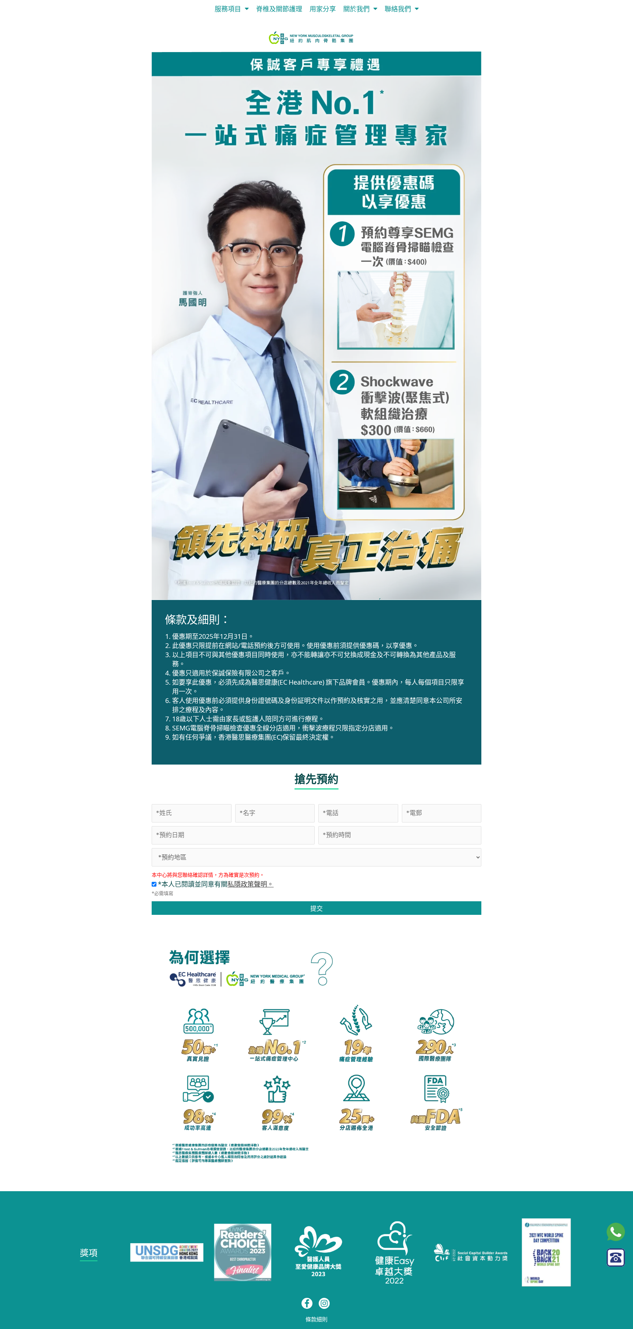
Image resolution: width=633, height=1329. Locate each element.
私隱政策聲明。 (250, 883)
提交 (316, 908)
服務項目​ (228, 8)
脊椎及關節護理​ (279, 8)
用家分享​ (323, 8)
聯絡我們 (398, 8)
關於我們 (356, 8)
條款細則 (316, 1319)
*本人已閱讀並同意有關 (215, 883)
